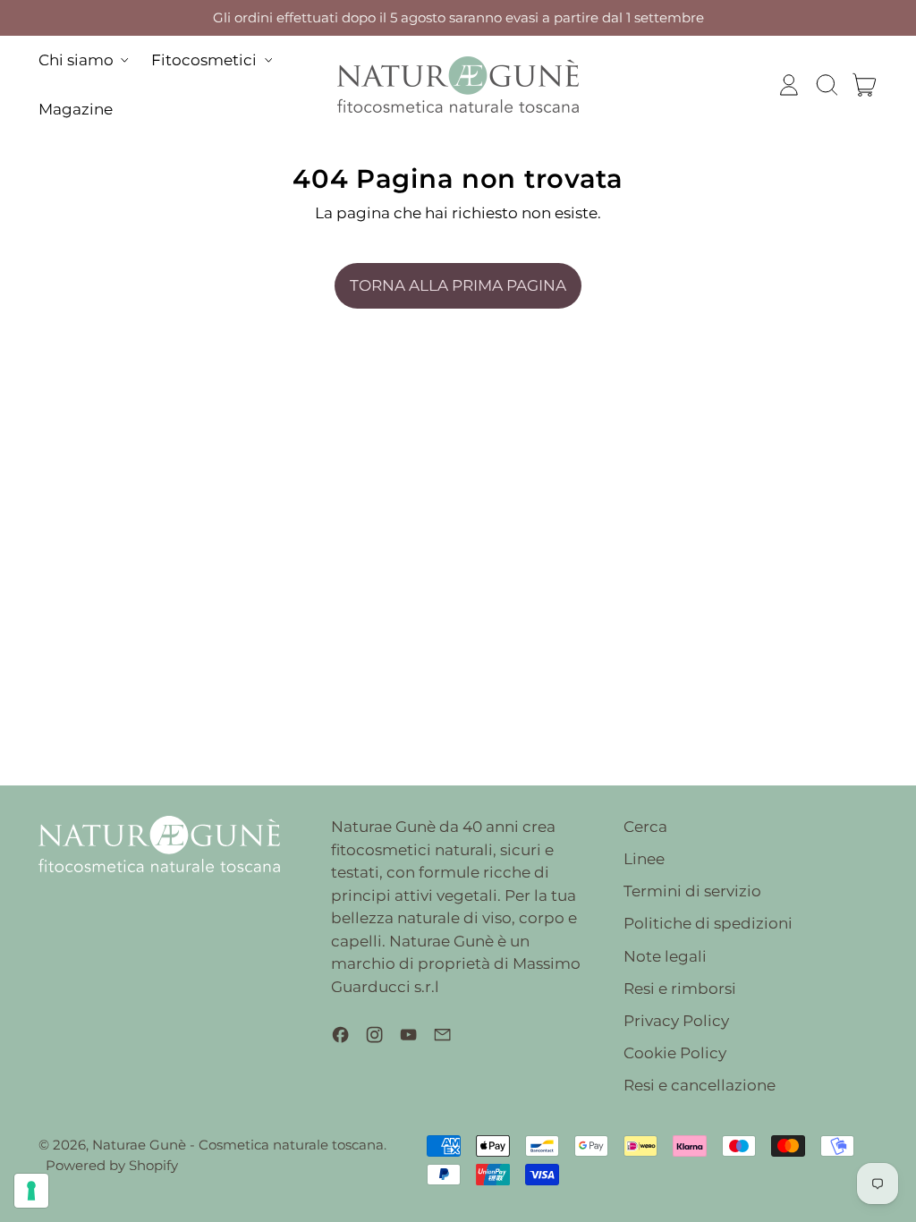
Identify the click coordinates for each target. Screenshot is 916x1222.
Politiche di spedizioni (708, 923)
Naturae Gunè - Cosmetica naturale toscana (238, 1144)
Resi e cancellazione (699, 1085)
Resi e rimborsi (679, 988)
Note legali (665, 956)
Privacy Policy (676, 1021)
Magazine (75, 109)
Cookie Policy (674, 1053)
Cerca (645, 827)
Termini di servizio (692, 891)
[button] (826, 85)
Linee (644, 859)
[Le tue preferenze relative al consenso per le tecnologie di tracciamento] (31, 1191)
